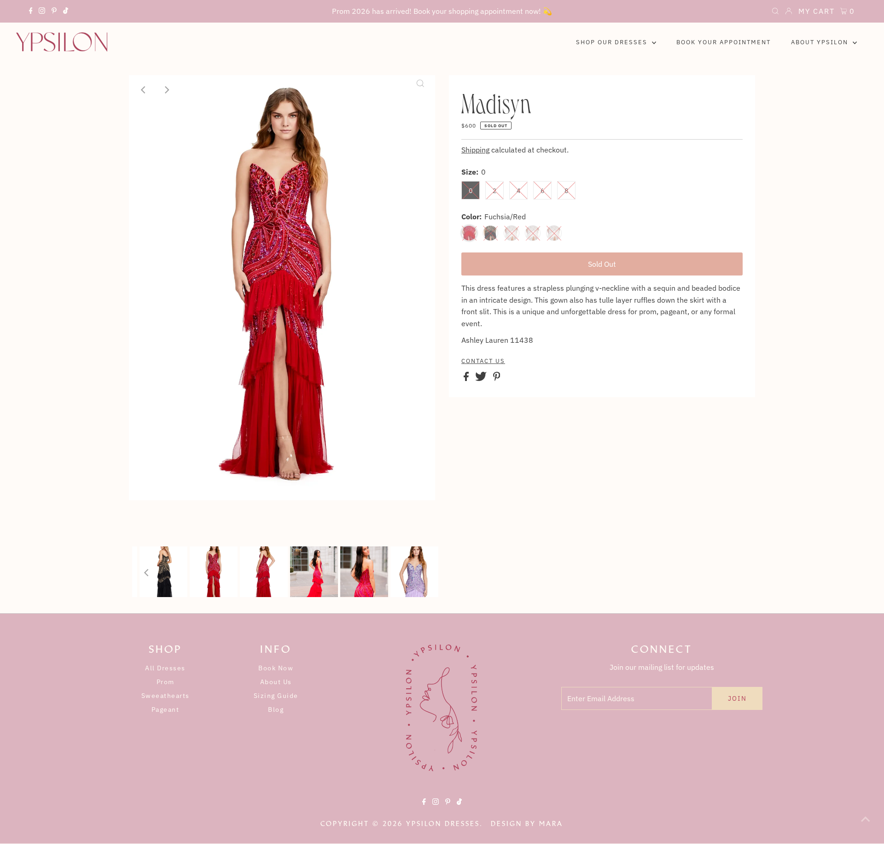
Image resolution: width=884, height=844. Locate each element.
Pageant (165, 709)
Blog (276, 709)
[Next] (166, 90)
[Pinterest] (54, 12)
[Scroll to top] (865, 825)
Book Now (275, 668)
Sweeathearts (165, 696)
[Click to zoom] (420, 90)
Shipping (475, 149)
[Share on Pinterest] (496, 378)
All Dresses (165, 668)
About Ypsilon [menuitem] (820, 42)
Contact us (483, 361)
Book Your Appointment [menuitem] (723, 42)
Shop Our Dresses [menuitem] (613, 42)
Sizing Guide (276, 696)
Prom (165, 682)
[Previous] (144, 90)
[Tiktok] (65, 12)
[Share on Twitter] (482, 378)
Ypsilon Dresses (443, 824)
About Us (276, 682)
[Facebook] (31, 12)
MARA (551, 824)
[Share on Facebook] (467, 378)
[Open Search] (775, 12)
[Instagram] (41, 12)
